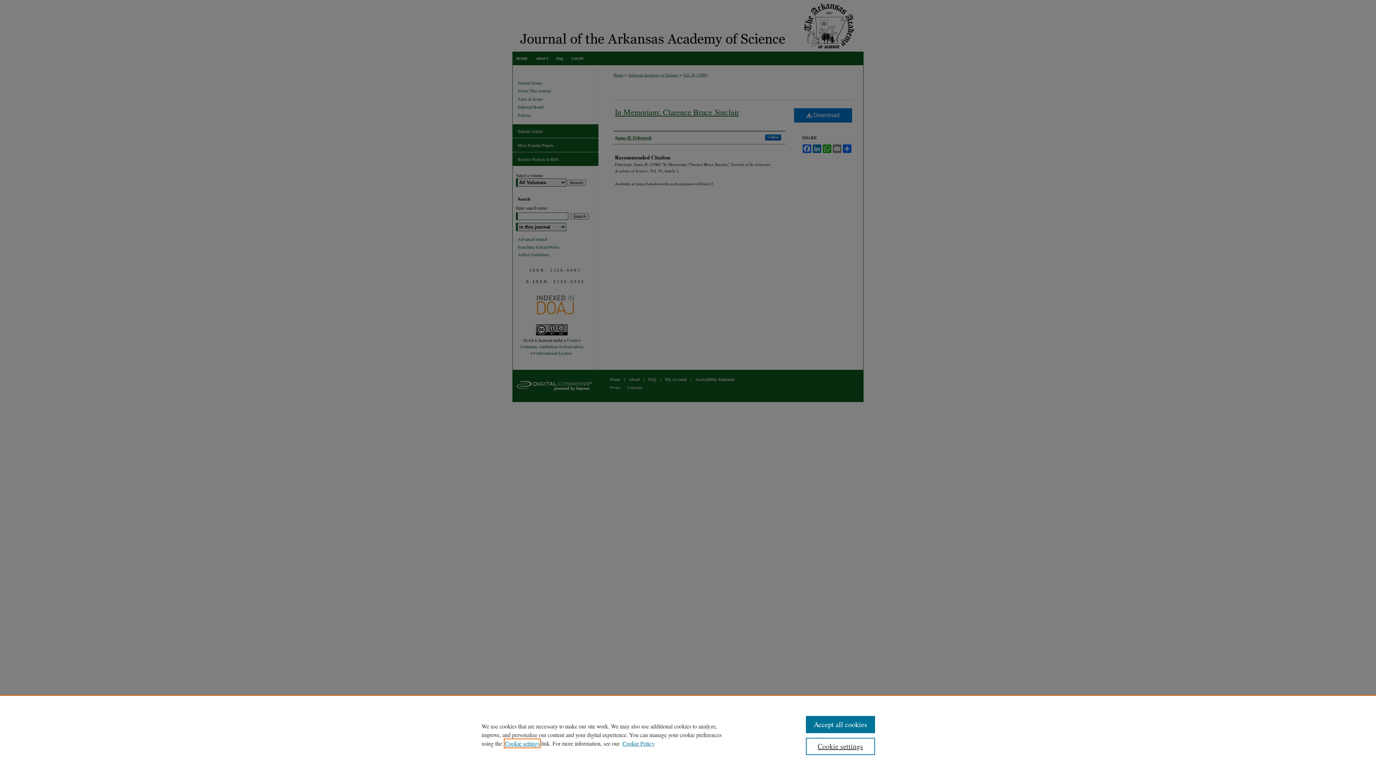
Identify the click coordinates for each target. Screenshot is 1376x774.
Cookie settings (522, 743)
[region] (688, 734)
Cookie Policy (638, 743)
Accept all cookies (840, 724)
